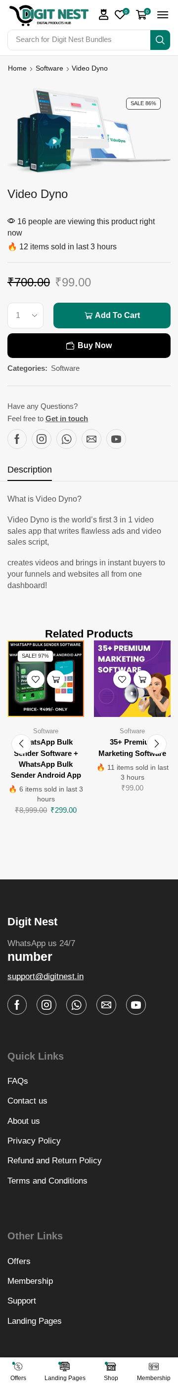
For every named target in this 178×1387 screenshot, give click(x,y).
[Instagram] (41, 439)
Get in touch (66, 418)
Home (17, 68)
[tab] (29, 472)
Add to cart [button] (56, 679)
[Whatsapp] (66, 439)
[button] (103, 14)
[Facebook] (17, 439)
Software (49, 68)
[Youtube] (116, 439)
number (29, 956)
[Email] (91, 439)
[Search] (160, 40)
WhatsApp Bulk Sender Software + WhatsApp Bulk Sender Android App (46, 758)
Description (29, 470)
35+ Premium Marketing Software (132, 747)
